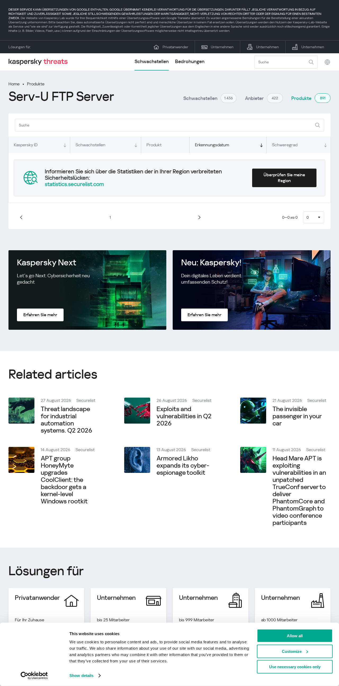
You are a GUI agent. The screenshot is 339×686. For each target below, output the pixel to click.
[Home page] (40, 62)
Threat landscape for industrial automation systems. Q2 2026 (66, 419)
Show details (81, 675)
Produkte (35, 83)
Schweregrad (284, 144)
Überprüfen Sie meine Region (284, 177)
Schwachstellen (152, 61)
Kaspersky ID (26, 144)
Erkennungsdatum (212, 144)
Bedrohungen (189, 61)
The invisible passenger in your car (297, 416)
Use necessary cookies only (294, 667)
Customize (292, 651)
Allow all (295, 636)
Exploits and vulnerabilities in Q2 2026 (184, 416)
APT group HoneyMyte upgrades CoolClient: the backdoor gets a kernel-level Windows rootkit (64, 480)
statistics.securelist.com (74, 184)
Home (14, 83)
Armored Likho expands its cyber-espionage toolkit (183, 465)
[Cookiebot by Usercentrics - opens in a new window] (34, 676)
